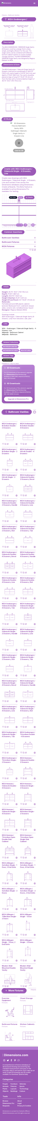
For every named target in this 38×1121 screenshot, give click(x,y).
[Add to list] (32, 250)
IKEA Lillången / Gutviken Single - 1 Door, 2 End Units (9, 865)
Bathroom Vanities (14, 15)
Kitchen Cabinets (27, 1024)
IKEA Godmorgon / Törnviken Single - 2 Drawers (9, 760)
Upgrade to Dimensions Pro (18, 399)
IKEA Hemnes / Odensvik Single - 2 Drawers (27, 786)
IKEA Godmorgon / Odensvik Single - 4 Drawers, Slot (27, 708)
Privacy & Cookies (24, 1106)
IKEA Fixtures (26, 350)
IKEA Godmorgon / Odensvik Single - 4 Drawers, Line (9, 708)
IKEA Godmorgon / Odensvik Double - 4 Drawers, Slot (27, 580)
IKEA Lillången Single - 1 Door (26, 915)
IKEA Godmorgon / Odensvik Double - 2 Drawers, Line (27, 503)
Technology (24, 1089)
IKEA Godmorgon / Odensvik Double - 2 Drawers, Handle (9, 503)
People (5, 1084)
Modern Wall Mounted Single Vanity (26, 968)
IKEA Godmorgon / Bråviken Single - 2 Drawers (9, 451)
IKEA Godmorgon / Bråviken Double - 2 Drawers (9, 426)
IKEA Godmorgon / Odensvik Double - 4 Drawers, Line (9, 580)
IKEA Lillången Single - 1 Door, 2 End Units (8, 942)
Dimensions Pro (8, 1103)
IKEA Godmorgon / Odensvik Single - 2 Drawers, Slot (9, 657)
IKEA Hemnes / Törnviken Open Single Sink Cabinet (26, 838)
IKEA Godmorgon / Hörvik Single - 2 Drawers (9, 477)
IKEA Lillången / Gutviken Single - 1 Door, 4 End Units (27, 865)
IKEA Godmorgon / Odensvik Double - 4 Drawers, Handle (27, 554)
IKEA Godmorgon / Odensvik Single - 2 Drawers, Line (27, 631)
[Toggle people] (29, 225)
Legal (19, 1103)
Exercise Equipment (6, 999)
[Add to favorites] (30, 250)
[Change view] (32, 225)
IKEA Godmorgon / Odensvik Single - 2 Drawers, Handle (9, 631)
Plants (5, 1089)
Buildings (14, 1091)
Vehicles (23, 1084)
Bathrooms (7, 360)
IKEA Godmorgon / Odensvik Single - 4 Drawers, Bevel (9, 683)
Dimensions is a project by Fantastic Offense (16, 1111)
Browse (5, 1101)
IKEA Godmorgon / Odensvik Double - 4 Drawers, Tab (9, 606)
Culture (22, 1091)
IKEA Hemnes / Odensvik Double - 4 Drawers (9, 786)
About (19, 1101)
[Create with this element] (35, 250)
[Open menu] (34, 3)
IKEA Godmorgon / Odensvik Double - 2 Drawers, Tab (27, 528)
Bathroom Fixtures (10, 350)
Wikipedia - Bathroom (9, 334)
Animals (5, 1086)
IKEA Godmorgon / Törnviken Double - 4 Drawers (27, 734)
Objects (5, 1091)
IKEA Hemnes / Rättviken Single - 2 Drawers (27, 811)
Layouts (13, 1089)
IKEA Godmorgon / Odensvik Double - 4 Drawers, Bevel (9, 554)
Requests (6, 1106)
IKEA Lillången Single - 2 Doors (26, 941)
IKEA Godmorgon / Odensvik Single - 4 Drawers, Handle (27, 683)
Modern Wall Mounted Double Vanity (9, 968)
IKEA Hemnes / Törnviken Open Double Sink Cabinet (8, 838)
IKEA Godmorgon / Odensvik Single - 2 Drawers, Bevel (27, 606)
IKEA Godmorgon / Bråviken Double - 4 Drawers (27, 426)
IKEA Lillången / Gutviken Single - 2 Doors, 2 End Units (28, 891)
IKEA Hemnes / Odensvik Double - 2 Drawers (27, 760)
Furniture (14, 1084)
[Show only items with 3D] (34, 412)
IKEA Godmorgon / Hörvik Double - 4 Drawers (27, 451)
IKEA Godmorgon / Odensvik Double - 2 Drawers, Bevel (27, 477)
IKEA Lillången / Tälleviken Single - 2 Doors (9, 916)
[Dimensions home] (6, 3)
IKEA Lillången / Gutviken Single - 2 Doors (9, 891)
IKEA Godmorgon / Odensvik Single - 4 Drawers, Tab (9, 734)
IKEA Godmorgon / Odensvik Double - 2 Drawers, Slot (9, 528)
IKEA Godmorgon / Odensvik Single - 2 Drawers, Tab (27, 657)
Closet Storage (26, 998)
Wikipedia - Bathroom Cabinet (13, 332)
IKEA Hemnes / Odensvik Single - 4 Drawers (9, 811)
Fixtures (4, 15)
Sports (22, 1086)
